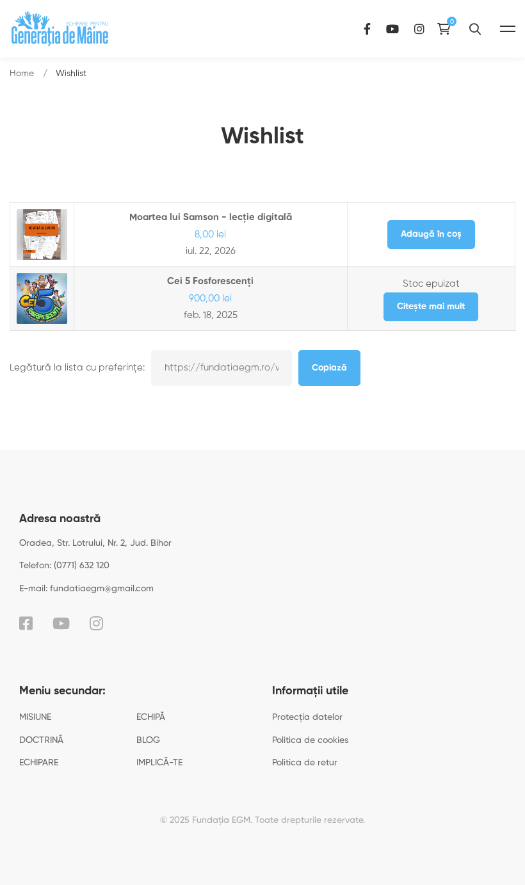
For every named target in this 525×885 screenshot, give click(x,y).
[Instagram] (419, 28)
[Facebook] (367, 28)
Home (22, 73)
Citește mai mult (431, 306)
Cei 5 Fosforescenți (210, 281)
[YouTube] (392, 28)
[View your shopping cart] (447, 28)
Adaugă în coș (431, 234)
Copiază (329, 367)
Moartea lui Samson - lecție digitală (210, 217)
